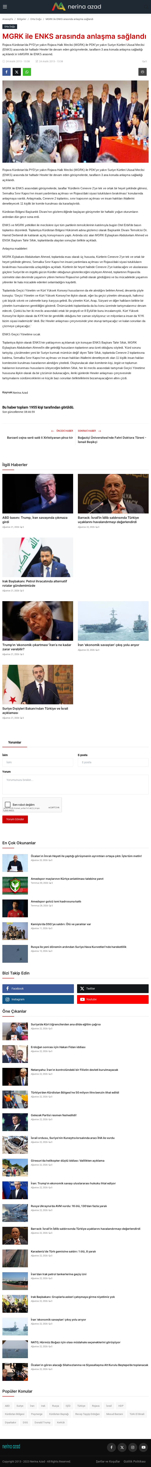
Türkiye (81, 1405)
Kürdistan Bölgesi (14, 1414)
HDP (120, 1405)
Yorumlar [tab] (14, 742)
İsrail (109, 1405)
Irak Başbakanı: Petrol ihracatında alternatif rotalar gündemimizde (34, 583)
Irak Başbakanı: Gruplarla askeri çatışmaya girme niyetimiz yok (73, 1296)
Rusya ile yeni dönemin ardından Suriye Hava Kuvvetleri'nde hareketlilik (78, 946)
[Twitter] (122, 1447)
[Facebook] (111, 1447)
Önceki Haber (64, 430)
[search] (146, 7)
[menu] (5, 7)
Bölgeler (21, 19)
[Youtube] (143, 1447)
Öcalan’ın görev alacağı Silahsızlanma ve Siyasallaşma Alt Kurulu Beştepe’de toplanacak (89, 1365)
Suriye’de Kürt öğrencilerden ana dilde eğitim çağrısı (66, 1024)
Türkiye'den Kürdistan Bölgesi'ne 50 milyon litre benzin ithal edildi (75, 1092)
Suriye (20, 1405)
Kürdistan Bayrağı (59, 1414)
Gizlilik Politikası (135, 1461)
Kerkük (61, 1422)
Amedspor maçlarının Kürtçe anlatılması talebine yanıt (67, 878)
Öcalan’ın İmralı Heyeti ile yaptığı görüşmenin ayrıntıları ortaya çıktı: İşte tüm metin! (86, 856)
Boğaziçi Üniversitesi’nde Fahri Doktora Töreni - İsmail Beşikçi (112, 440)
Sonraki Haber (87, 430)
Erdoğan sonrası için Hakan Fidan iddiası (58, 1047)
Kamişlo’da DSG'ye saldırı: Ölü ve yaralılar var (61, 924)
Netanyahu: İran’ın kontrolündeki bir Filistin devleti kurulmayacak (74, 1069)
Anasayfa (7, 19)
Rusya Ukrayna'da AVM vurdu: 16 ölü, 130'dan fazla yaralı (69, 1206)
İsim (5, 755)
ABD (7, 1405)
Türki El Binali (137, 1414)
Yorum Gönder (15, 819)
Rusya (55, 1405)
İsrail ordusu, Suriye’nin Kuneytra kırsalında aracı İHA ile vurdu (73, 1137)
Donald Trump (42, 1422)
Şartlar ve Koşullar (108, 1461)
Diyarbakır (10, 1422)
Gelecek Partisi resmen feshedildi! (53, 1115)
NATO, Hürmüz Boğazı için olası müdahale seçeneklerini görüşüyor (76, 1342)
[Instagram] (132, 1447)
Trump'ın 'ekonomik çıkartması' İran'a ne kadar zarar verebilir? (36, 647)
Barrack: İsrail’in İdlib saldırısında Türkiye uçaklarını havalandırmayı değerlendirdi (108, 520)
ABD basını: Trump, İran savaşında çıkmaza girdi (34, 520)
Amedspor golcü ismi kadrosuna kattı (56, 901)
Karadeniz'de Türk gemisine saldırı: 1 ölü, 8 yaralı (63, 1251)
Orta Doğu (35, 19)
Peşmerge (36, 1414)
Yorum (6, 771)
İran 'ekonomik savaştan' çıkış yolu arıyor (108, 645)
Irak (43, 1405)
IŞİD (68, 1405)
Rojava (95, 1405)
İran (32, 1405)
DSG (25, 1422)
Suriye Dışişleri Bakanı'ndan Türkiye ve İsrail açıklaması (35, 710)
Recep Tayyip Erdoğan (87, 1414)
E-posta (82, 755)
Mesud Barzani (114, 1414)
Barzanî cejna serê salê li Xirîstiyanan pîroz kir (40, 437)
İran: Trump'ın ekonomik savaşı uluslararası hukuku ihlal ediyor (73, 1183)
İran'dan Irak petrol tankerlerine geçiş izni (59, 1274)
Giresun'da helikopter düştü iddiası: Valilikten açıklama (67, 1160)
